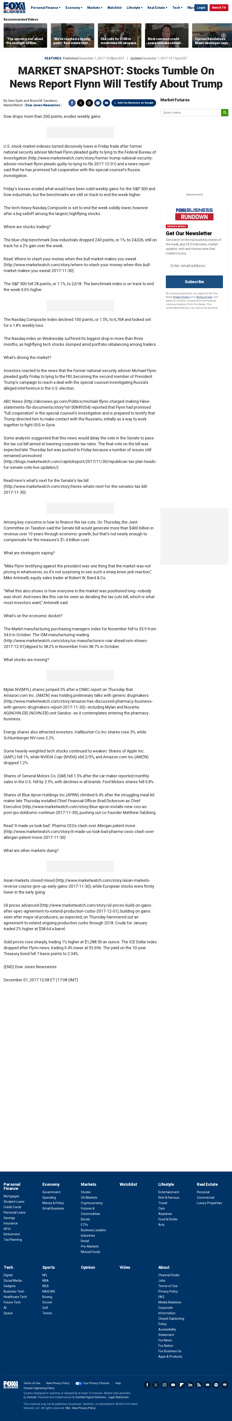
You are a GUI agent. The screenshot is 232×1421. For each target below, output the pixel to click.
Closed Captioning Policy (39, 1388)
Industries (88, 1235)
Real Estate (156, 7)
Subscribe (194, 281)
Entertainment (168, 1192)
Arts (161, 1224)
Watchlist (114, 7)
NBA (45, 1280)
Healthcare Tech (15, 1297)
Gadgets (10, 1286)
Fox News (165, 1340)
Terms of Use (204, 297)
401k (7, 1229)
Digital (8, 1275)
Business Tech (14, 1291)
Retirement (12, 1234)
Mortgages (11, 1196)
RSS (199, 1384)
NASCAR (48, 1291)
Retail (85, 1241)
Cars (161, 1208)
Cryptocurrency (92, 1203)
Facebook (72, 103)
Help (118, 1383)
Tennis (47, 1313)
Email (106, 103)
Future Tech (12, 1302)
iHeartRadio (224, 1384)
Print (98, 103)
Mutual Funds (90, 1252)
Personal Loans (15, 1212)
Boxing (47, 1297)
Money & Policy (53, 1203)
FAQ (161, 1297)
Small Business (53, 1208)
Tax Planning (13, 1239)
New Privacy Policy (58, 1383)
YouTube (173, 1384)
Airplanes (165, 1214)
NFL (45, 1275)
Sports (48, 1267)
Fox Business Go (169, 1351)
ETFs (84, 1224)
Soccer (47, 1302)
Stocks (86, 1192)
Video (125, 1267)
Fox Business (14, 7)
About (163, 1267)
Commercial (205, 1197)
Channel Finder (169, 1275)
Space (8, 1313)
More (191, 7)
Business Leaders (93, 1230)
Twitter (80, 103)
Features (53, 58)
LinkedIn (190, 1384)
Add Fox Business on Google (135, 102)
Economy (72, 7)
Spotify (216, 1384)
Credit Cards (12, 1207)
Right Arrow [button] (223, 35)
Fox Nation (165, 1345)
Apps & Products (170, 1356)
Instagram (164, 1384)
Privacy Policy (181, 297)
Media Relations (169, 1302)
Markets (93, 7)
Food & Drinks (168, 1219)
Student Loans (14, 1201)
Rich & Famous (168, 1197)
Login (201, 7)
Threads (89, 103)
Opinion (88, 1267)
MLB (45, 1286)
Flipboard (181, 1384)
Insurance (11, 1223)
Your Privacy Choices (96, 1383)
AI (5, 1308)
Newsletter (207, 1384)
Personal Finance (44, 7)
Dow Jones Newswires (43, 105)
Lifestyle (133, 7)
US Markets (89, 1197)
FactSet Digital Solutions (90, 1397)
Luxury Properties (209, 1203)
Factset (31, 1397)
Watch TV (219, 7)
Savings (9, 1218)
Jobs (161, 1280)
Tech (176, 7)
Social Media (13, 1280)
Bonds (85, 1219)
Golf (45, 1308)
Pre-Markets (90, 1246)
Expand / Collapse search (190, 8)
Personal (203, 1192)
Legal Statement (118, 1397)
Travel (162, 1203)
